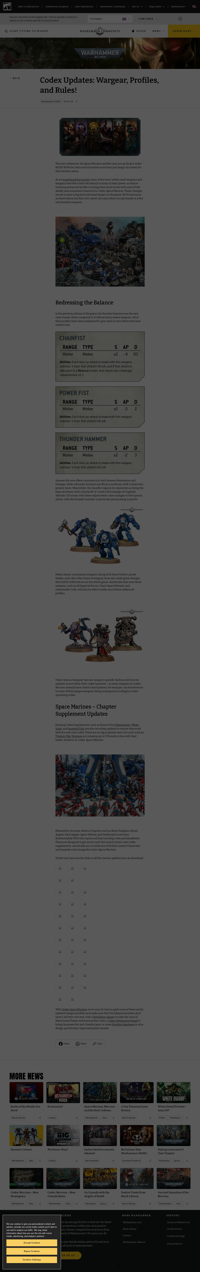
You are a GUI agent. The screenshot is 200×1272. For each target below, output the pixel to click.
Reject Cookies (32, 1251)
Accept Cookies (32, 1243)
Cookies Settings (32, 1260)
